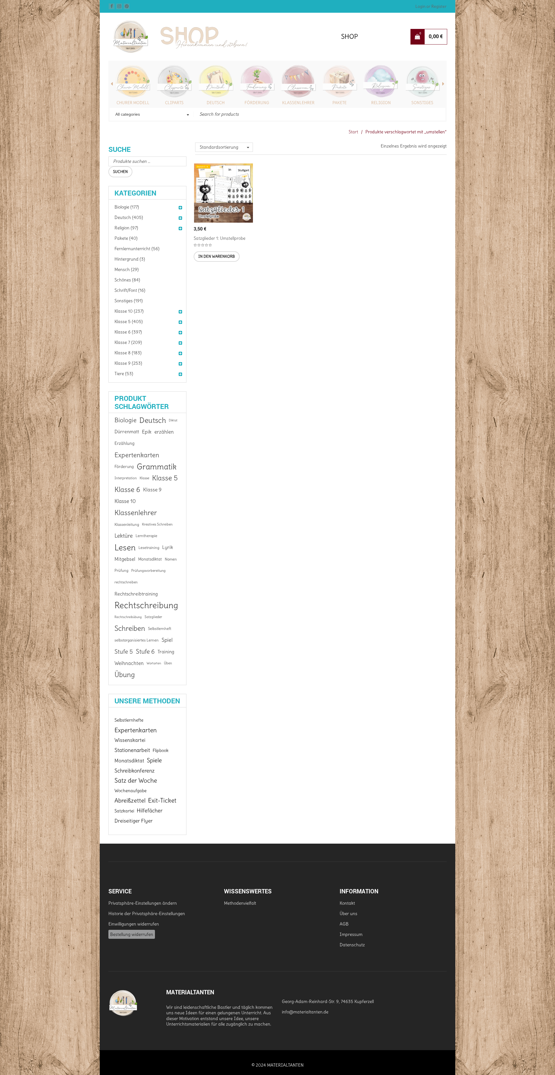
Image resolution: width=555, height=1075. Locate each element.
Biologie (125, 420)
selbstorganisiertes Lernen (136, 640)
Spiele (154, 760)
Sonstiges (422, 102)
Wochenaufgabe (130, 790)
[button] (217, 256)
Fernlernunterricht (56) (137, 248)
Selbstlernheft (159, 628)
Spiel (167, 640)
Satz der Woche (135, 780)
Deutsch (216, 102)
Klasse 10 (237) (129, 311)
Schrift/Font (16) (129, 290)
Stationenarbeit (132, 750)
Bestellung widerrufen (131, 934)
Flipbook (161, 750)
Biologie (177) (126, 207)
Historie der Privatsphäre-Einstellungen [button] (146, 913)
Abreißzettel (129, 800)
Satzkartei (124, 811)
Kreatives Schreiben (157, 524)
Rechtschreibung (146, 605)
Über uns (348, 913)
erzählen (164, 432)
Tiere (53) (123, 373)
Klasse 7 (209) (128, 342)
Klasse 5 (165, 478)
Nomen (171, 559)
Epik (146, 432)
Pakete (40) (126, 238)
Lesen (125, 547)
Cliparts (174, 102)
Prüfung (121, 570)
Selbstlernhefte (128, 720)
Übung (124, 674)
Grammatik (157, 466)
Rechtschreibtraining (136, 594)
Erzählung (124, 443)
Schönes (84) (127, 280)
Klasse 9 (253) (128, 363)
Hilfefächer (149, 810)
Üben (168, 663)
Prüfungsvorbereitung (148, 570)
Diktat (173, 420)
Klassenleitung (126, 524)
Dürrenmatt (126, 431)
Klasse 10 (125, 501)
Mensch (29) (126, 269)
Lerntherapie (146, 535)
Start (353, 131)
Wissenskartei (129, 740)
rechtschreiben (126, 582)
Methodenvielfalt (240, 903)
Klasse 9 (152, 490)
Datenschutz (352, 944)
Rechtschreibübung (128, 617)
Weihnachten (129, 663)
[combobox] (152, 114)
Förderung (257, 102)
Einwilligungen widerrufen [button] (133, 924)
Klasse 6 (127, 489)
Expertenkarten (136, 455)
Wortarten (154, 663)
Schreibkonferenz (134, 770)
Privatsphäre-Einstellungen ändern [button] (142, 903)
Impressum (351, 934)
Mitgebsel (124, 559)
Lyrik (167, 547)
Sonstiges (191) (128, 300)
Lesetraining (148, 547)
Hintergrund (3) (129, 259)
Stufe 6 (145, 651)
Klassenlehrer (298, 102)
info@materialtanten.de (305, 1012)
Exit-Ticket (162, 800)
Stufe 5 (123, 651)
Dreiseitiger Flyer (133, 821)
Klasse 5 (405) (128, 321)
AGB (344, 924)
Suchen (120, 171)
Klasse (144, 478)
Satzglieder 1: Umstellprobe (219, 238)
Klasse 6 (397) (128, 332)
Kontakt (347, 903)
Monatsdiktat (150, 559)
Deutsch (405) (128, 217)
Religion (381, 102)
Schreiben (129, 628)
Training (166, 651)
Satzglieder (153, 617)
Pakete (339, 102)
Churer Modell (132, 102)
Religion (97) (126, 228)
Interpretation (125, 478)
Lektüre (123, 535)
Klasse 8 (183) (128, 352)
